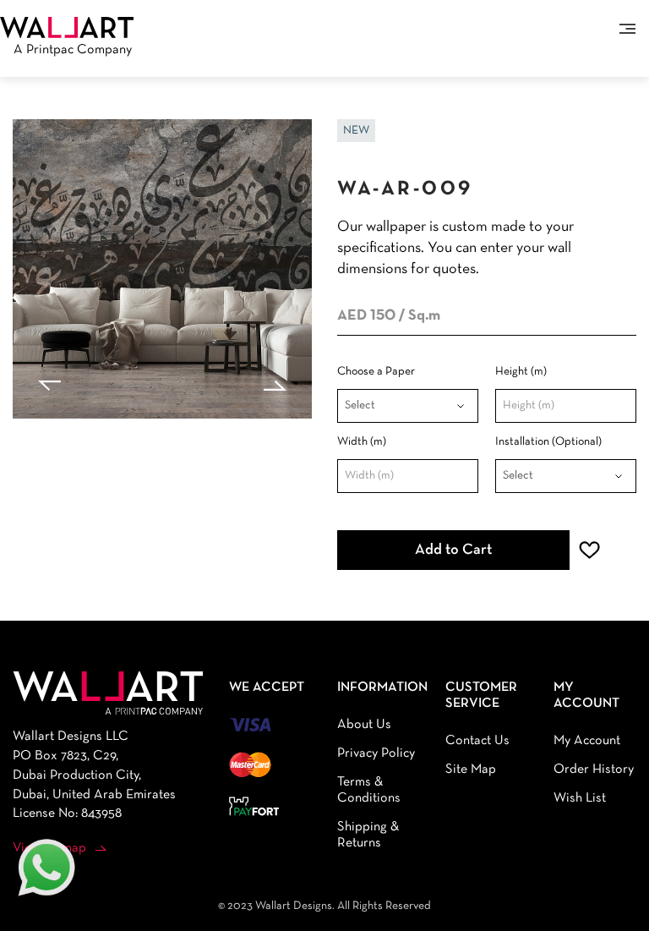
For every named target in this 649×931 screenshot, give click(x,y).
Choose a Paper (376, 371)
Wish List (580, 798)
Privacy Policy (376, 753)
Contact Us (477, 741)
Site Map (470, 769)
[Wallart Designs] (67, 27)
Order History (594, 769)
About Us (364, 725)
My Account (587, 741)
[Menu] (627, 29)
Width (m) (361, 441)
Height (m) (521, 371)
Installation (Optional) (548, 441)
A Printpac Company (73, 50)
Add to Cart (453, 550)
